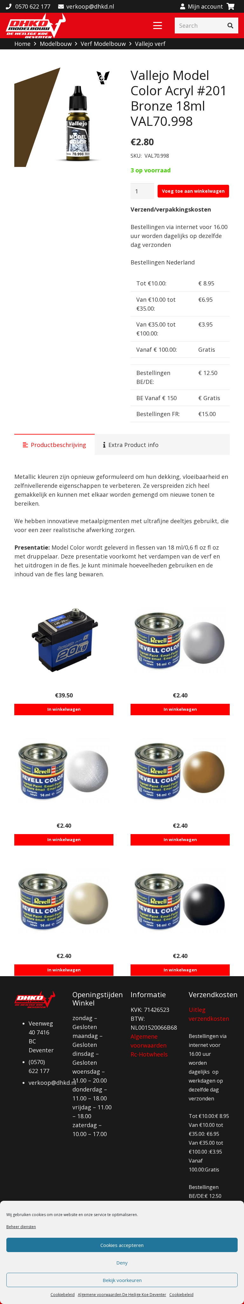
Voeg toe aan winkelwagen (193, 191)
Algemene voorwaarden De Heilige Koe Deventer (122, 1294)
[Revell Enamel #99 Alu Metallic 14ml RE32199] (63, 770)
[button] (158, 25)
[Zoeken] (230, 25)
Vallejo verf (150, 43)
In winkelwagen (64, 709)
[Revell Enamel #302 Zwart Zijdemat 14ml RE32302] (180, 900)
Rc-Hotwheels (149, 1054)
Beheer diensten (21, 1226)
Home (22, 43)
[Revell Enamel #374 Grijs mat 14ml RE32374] (180, 640)
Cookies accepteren (122, 1245)
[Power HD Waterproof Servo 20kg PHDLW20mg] (63, 640)
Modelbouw (56, 43)
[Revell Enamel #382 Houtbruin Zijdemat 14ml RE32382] (180, 770)
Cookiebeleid (63, 1294)
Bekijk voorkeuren (122, 1280)
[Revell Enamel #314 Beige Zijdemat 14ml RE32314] (63, 900)
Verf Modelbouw (103, 43)
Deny (122, 1262)
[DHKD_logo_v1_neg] (36, 25)
